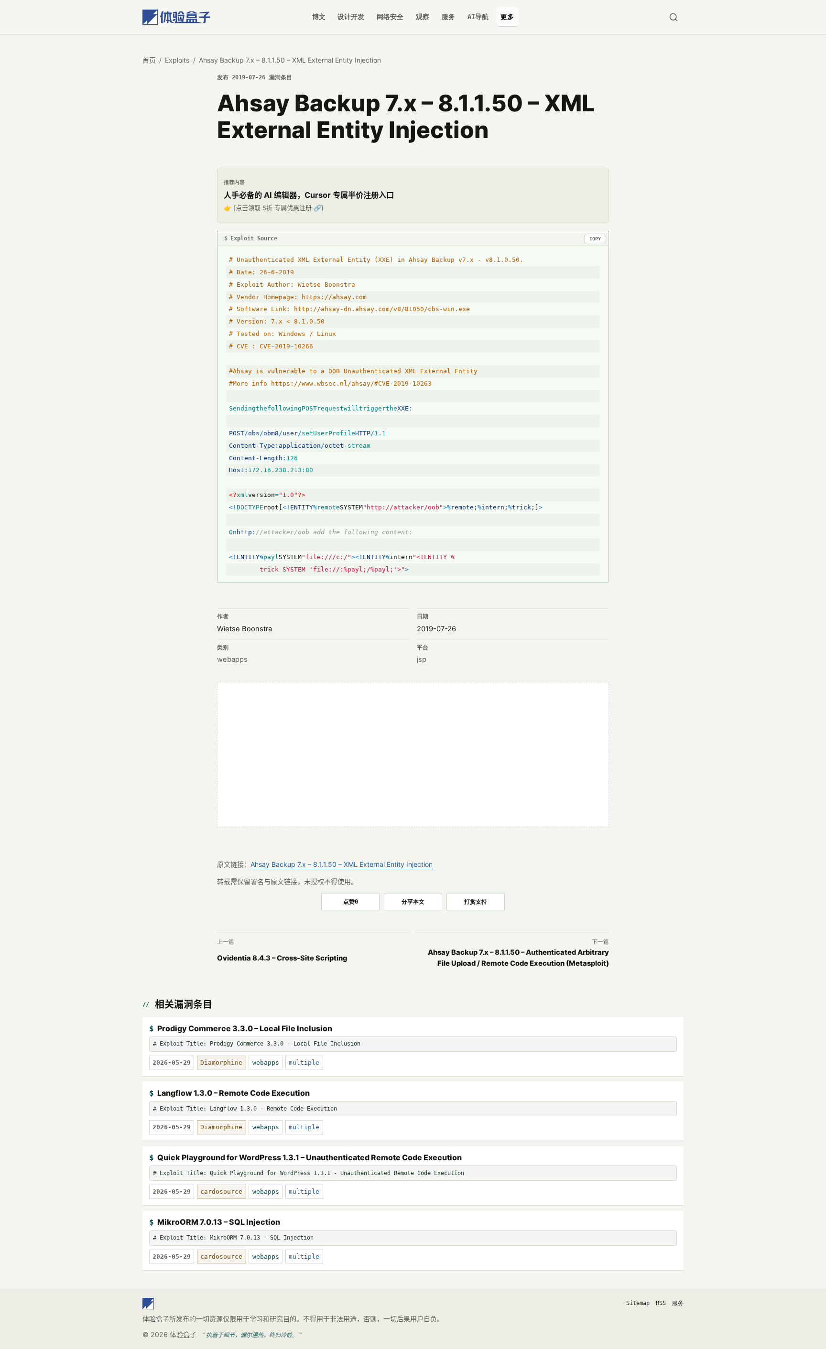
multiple (304, 1062)
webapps (232, 659)
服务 (448, 17)
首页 (149, 60)
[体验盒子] (176, 17)
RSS (661, 1303)
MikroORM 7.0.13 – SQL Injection (218, 1222)
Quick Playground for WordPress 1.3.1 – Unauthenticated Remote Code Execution (309, 1157)
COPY (595, 238)
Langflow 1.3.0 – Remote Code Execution (233, 1093)
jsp (421, 659)
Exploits (177, 60)
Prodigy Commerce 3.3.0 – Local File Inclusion (244, 1028)
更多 (507, 17)
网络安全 (390, 17)
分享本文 (413, 901)
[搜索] (673, 17)
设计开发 (350, 17)
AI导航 (478, 17)
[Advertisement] (413, 754)
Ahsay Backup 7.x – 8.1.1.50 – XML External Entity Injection (341, 864)
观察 (422, 17)
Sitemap (638, 1303)
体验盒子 (183, 1334)
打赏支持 (475, 901)
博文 (319, 17)
